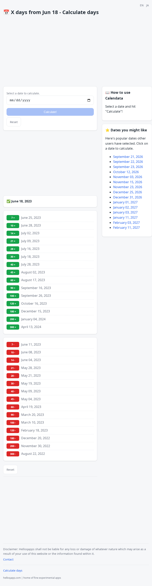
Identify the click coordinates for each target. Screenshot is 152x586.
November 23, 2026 (127, 187)
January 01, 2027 (125, 202)
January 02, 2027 (125, 207)
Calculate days (12, 570)
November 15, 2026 (127, 182)
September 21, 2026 (128, 157)
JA (147, 5)
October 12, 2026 (126, 172)
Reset (14, 122)
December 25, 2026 (127, 192)
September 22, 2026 (128, 161)
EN (141, 5)
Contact (8, 559)
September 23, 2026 (128, 167)
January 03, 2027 (125, 212)
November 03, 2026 (127, 177)
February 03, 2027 (126, 222)
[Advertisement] (77, 51)
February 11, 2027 (126, 227)
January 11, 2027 (125, 217)
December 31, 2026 (127, 197)
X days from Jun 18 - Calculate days (51, 12)
